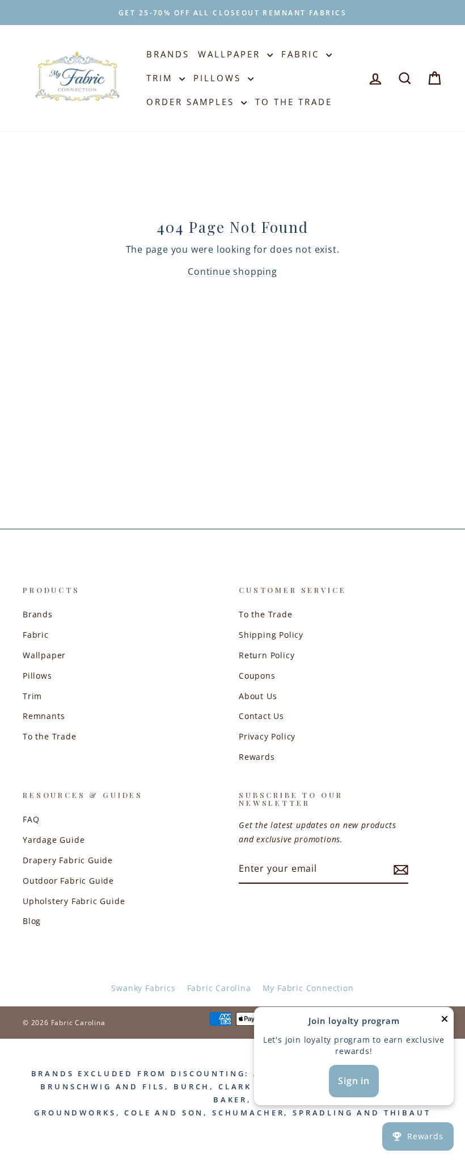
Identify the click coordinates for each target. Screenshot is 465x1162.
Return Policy (266, 655)
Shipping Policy (271, 634)
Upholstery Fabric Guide (74, 901)
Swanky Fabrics (143, 988)
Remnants (44, 715)
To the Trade (50, 736)
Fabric (302, 54)
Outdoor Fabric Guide (68, 880)
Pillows (219, 77)
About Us (258, 696)
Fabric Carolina (219, 988)
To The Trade (293, 101)
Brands (167, 54)
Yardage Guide (53, 839)
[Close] (445, 1021)
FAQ (31, 819)
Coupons (257, 675)
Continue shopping (232, 271)
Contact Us (261, 715)
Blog (32, 921)
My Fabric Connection (308, 988)
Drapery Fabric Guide (68, 860)
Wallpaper (231, 54)
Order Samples (192, 101)
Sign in (354, 1081)
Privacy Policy (267, 736)
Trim (161, 77)
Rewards (257, 756)
